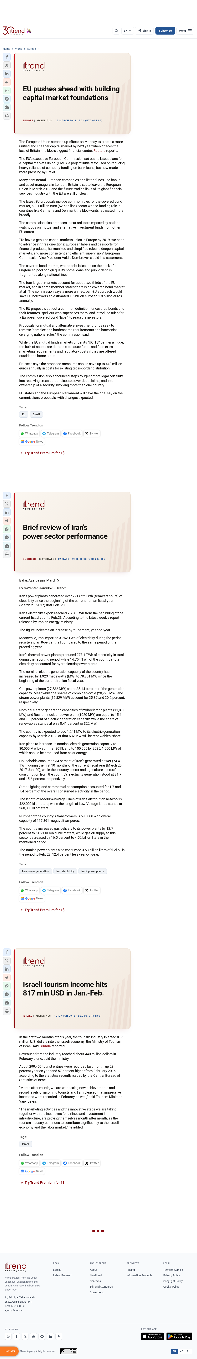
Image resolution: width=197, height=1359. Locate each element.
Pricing (131, 1269)
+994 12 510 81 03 (14, 1305)
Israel (25, 1144)
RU (188, 1351)
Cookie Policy (171, 1286)
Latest (57, 1269)
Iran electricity (65, 871)
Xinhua (45, 1046)
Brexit (36, 414)
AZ (181, 1351)
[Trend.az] (17, 30)
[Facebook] (16, 1336)
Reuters (99, 151)
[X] (25, 1336)
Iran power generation (35, 871)
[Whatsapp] (8, 1336)
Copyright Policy (173, 1281)
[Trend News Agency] (15, 1267)
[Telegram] (41, 1336)
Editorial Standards (101, 1286)
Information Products (139, 1275)
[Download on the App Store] (152, 1336)
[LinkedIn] (50, 1336)
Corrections (97, 1292)
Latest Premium (62, 1275)
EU (23, 414)
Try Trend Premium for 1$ (44, 453)
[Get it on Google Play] (179, 1336)
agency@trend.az (14, 1310)
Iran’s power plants (92, 871)
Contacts (95, 1281)
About (93, 1269)
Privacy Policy (171, 1275)
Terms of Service (173, 1269)
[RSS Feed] (58, 1336)
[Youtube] (33, 1336)
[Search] (116, 31)
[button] (6, 57)
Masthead (96, 1275)
